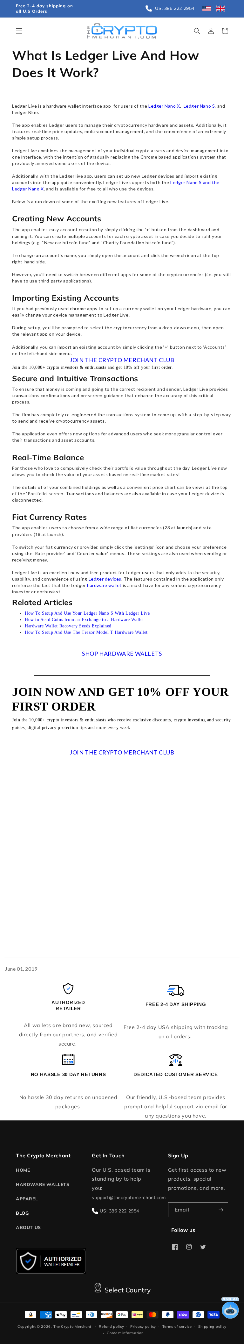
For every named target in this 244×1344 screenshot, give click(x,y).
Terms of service (177, 1326)
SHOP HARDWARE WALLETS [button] (122, 653)
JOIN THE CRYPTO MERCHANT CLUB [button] (122, 360)
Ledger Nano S (199, 106)
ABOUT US (28, 1227)
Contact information (125, 1333)
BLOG (22, 1213)
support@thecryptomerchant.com (129, 1197)
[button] (19, 31)
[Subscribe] (221, 1209)
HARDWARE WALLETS (43, 1184)
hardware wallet (104, 585)
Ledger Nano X (164, 106)
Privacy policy (143, 1326)
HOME (23, 1170)
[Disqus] (122, 863)
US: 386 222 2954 (119, 1211)
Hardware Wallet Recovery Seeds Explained (68, 626)
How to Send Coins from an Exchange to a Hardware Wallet (84, 619)
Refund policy (111, 1326)
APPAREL (27, 1199)
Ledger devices (105, 579)
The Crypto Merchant (72, 1326)
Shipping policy (212, 1326)
